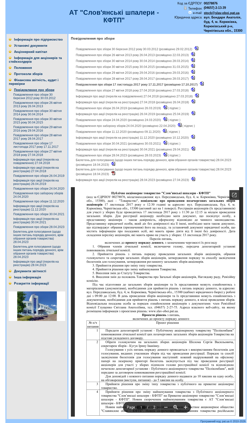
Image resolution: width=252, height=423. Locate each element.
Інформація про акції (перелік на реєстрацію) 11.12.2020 (36, 207)
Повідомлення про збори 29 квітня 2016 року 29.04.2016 (37, 128)
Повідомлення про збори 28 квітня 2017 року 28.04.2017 (37, 137)
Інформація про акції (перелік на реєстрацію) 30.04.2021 (36, 220)
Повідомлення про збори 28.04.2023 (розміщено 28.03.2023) (119, 155)
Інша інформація (27, 277)
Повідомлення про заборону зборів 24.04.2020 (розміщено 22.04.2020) (126, 126)
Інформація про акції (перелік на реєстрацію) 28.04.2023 (36, 263)
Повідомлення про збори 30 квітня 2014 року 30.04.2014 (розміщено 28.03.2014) (132, 61)
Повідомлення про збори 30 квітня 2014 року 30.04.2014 (37, 112)
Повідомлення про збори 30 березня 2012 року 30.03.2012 (34, 96)
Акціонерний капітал (30, 52)
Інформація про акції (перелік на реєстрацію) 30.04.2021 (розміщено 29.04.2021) (133, 149)
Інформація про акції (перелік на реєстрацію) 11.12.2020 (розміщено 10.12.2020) (132, 137)
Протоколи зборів (28, 74)
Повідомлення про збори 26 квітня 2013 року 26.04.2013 (37, 104)
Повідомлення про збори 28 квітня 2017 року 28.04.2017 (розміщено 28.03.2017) (132, 78)
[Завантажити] (196, 49)
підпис (174, 108)
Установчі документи (30, 45)
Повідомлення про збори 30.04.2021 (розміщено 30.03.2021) (119, 143)
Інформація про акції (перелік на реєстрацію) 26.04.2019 (36, 182)
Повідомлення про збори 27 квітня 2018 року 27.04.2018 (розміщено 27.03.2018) (132, 90)
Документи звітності (30, 271)
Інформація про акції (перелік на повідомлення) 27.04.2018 (36, 161)
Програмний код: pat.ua (215, 421)
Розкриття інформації (31, 283)
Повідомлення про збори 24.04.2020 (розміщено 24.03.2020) (119, 120)
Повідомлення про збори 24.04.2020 (38, 188)
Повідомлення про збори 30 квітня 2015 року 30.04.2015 (37, 120)
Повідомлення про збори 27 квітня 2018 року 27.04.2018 (37, 153)
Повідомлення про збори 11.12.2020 (38, 201)
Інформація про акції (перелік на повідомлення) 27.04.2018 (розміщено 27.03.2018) (134, 96)
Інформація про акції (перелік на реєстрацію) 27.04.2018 (36, 169)
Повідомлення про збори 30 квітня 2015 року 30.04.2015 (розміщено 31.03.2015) (132, 67)
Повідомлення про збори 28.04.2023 (38, 227)
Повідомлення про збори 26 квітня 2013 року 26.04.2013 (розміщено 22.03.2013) (132, 55)
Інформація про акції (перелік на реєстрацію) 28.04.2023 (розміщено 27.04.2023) (133, 180)
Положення (23, 68)
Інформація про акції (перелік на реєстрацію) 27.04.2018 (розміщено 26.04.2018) (133, 102)
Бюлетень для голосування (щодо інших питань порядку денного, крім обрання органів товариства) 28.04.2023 (38, 237)
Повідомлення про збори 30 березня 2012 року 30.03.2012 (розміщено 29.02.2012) (134, 49)
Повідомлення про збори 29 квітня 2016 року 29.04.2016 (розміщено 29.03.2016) (132, 73)
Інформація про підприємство (38, 39)
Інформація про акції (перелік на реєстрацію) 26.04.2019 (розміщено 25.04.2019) (133, 114)
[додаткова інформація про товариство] (37, 320)
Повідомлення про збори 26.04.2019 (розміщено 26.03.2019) (119, 108)
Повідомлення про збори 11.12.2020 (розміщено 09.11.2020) (118, 132)
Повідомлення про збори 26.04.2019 (38, 176)
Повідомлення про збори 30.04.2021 (38, 214)
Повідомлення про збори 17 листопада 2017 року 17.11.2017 (36, 145)
